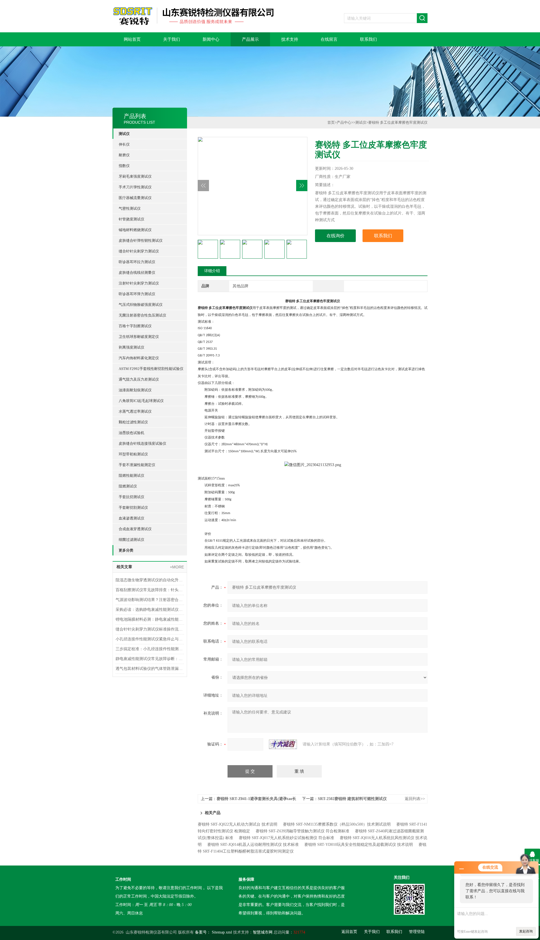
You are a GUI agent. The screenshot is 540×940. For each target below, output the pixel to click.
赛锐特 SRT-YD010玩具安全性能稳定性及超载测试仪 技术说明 (358, 844)
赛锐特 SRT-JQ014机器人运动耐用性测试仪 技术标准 (253, 844)
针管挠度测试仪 (131, 219)
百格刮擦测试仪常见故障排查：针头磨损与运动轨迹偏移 (150, 590)
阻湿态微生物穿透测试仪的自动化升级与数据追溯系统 (150, 580)
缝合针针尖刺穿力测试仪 (139, 251)
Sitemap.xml (222, 932)
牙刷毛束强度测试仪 (135, 176)
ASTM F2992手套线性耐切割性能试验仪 (151, 369)
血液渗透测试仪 (131, 518)
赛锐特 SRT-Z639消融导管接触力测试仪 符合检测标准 (302, 831)
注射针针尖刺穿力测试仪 (139, 283)
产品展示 (250, 39)
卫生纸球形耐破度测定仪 (139, 337)
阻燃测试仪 (128, 486)
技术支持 (289, 39)
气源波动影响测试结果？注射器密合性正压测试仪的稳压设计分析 (150, 600)
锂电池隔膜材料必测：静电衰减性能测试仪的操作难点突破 (150, 619)
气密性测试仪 (130, 208)
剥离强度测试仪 (131, 347)
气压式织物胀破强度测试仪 (141, 304)
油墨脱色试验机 (131, 433)
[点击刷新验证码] (283, 744)
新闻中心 (210, 39)
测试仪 (124, 134)
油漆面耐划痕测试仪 (135, 390)
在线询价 (336, 235)
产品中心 (344, 122)
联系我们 (368, 39)
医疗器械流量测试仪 (135, 198)
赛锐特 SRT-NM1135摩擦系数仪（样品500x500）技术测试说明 (337, 824)
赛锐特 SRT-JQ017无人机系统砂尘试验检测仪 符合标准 (286, 838)
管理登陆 (417, 932)
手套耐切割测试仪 (133, 507)
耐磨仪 (124, 155)
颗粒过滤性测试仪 (133, 422)
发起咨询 (526, 931)
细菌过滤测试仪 (131, 539)
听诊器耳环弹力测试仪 (137, 294)
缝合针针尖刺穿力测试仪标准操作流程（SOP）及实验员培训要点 (150, 629)
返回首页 (349, 932)
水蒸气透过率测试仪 (135, 411)
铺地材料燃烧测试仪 (135, 230)
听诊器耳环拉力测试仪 (137, 262)
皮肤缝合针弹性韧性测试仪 (141, 240)
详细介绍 (212, 271)
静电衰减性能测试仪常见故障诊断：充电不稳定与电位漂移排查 (150, 659)
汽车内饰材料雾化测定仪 (139, 358)
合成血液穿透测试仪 (135, 529)
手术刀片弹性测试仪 (135, 187)
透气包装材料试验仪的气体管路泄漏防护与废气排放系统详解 (150, 668)
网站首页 (132, 39)
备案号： (203, 932)
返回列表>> (415, 799)
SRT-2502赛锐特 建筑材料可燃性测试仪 (352, 799)
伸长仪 (124, 144)
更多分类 (126, 550)
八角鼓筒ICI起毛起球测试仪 (141, 401)
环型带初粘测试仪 (133, 454)
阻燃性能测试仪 (131, 475)
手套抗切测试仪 (131, 497)
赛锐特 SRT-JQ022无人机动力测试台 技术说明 (237, 824)
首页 (331, 122)
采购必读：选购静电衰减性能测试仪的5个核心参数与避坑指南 (150, 609)
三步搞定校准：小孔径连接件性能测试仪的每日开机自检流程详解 (150, 649)
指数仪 (124, 166)
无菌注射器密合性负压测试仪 (142, 315)
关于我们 (171, 39)
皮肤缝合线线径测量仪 (137, 272)
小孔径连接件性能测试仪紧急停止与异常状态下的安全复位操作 (150, 639)
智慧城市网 (263, 932)
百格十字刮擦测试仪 (135, 326)
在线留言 (329, 39)
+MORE (177, 567)
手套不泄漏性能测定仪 (137, 465)
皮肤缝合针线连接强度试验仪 (142, 443)
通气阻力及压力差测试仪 (139, 379)
